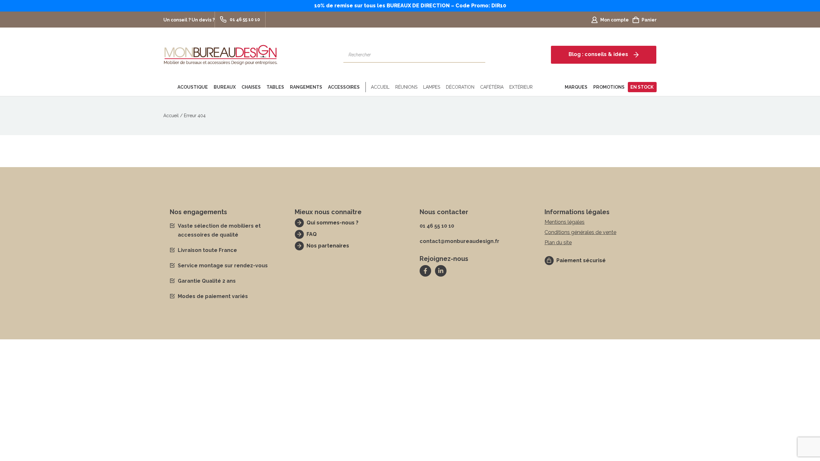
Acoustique (192, 87)
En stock (641, 87)
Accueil (380, 87)
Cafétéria (492, 87)
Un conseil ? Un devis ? (189, 19)
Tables (275, 87)
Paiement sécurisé (581, 260)
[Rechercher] (477, 55)
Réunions (406, 87)
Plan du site (558, 242)
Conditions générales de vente (580, 232)
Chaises (251, 87)
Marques (576, 87)
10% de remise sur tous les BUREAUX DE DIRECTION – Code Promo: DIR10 (410, 6)
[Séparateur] (364, 87)
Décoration (460, 87)
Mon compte (614, 19)
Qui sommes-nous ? (332, 223)
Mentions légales (565, 222)
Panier (649, 19)
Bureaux (225, 87)
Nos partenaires (328, 246)
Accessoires (344, 87)
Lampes (431, 87)
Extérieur (521, 87)
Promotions (609, 87)
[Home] (169, 87)
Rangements (306, 87)
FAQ (312, 234)
